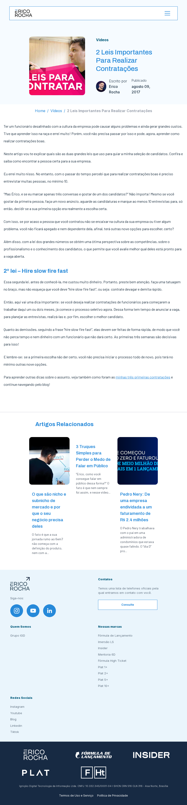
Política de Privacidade (112, 795)
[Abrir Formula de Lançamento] (93, 755)
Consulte (127, 604)
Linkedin (16, 725)
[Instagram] (16, 610)
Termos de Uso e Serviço (76, 795)
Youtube (16, 713)
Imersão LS (106, 642)
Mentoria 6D (106, 654)
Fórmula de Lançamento (115, 635)
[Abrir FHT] (93, 773)
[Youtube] (33, 610)
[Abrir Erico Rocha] (36, 755)
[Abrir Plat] (35, 773)
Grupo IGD (17, 635)
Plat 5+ (103, 679)
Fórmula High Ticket (112, 660)
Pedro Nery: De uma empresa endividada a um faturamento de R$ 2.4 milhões (136, 507)
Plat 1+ (102, 667)
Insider (103, 648)
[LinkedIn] (49, 610)
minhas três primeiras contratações (143, 377)
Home (40, 110)
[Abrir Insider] (151, 755)
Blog (13, 719)
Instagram (17, 706)
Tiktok (14, 732)
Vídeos (102, 40)
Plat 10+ (103, 686)
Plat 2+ (103, 673)
